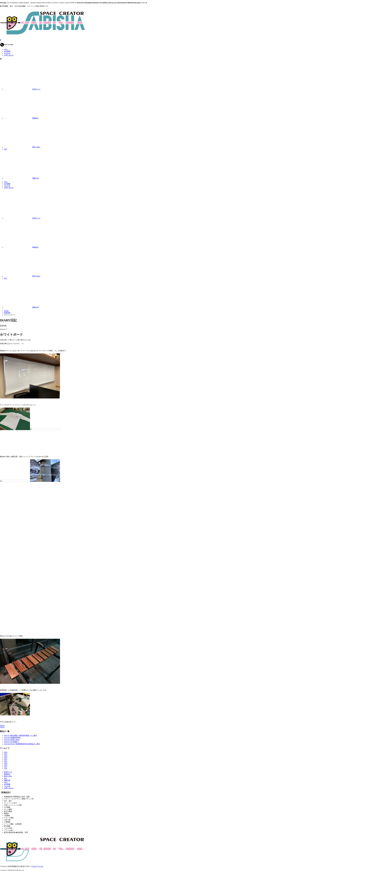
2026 (5, 752)
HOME (6, 311)
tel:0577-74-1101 (37, 866)
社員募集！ (11, 742)
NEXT (2, 725)
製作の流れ (8, 776)
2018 (5, 765)
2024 (5, 756)
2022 (5, 759)
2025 (5, 754)
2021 (5, 761)
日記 (5, 778)
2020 (5, 763)
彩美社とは (8, 772)
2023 (5, 757)
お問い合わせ (9, 55)
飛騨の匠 (7, 780)
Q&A (6, 49)
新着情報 (7, 313)
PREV (3, 727)
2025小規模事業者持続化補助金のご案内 (22, 744)
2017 (5, 766)
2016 (5, 768)
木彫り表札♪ (12, 740)
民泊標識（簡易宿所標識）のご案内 (20, 735)
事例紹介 (7, 774)
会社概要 (7, 51)
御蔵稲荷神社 (12, 737)
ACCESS (7, 53)
